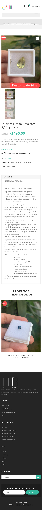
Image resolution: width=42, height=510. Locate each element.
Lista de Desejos (6, 409)
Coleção (4, 458)
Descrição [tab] (8, 177)
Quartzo (18, 163)
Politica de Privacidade (8, 430)
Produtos (11, 24)
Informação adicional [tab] (13, 181)
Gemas (12, 163)
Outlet (13, 166)
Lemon (8, 166)
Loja (2, 415)
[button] (37, 38)
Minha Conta (5, 406)
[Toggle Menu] (36, 14)
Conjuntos (4, 455)
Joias (2, 461)
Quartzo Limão (27, 163)
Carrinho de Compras (8, 412)
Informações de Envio (8, 436)
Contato (4, 427)
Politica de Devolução (8, 433)
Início (5, 24)
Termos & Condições (8, 440)
